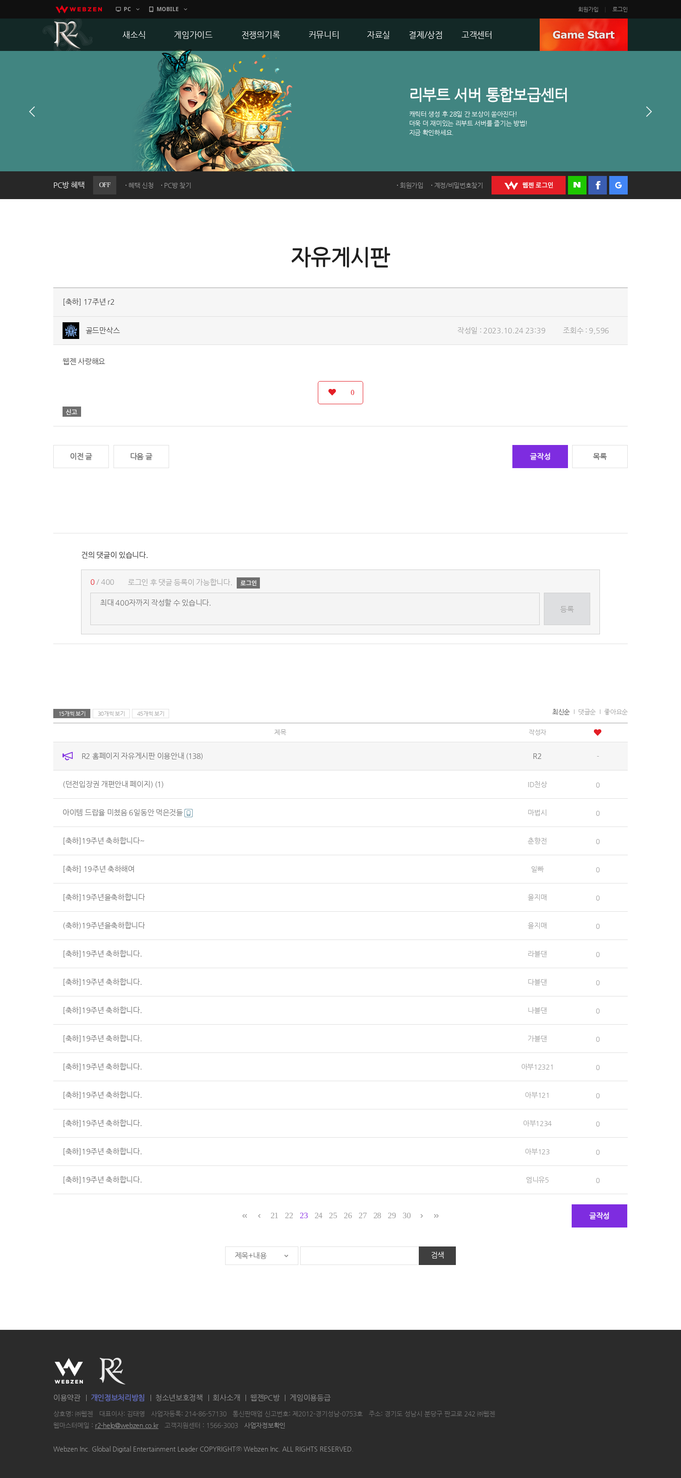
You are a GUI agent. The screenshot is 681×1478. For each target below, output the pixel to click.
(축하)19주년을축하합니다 (104, 925)
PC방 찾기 (177, 185)
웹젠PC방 (265, 1397)
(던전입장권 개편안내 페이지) (113, 784)
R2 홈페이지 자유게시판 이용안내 (142, 756)
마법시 (537, 812)
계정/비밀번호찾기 (458, 185)
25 (333, 1215)
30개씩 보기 (111, 713)
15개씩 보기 (72, 713)
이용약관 (67, 1397)
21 (274, 1215)
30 (406, 1215)
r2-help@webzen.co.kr (126, 1425)
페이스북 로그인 (597, 185)
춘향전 (537, 841)
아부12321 (537, 1067)
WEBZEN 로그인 (529, 185)
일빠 (537, 869)
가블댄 (537, 1038)
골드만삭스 (103, 330)
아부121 (537, 1095)
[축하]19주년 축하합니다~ (104, 840)
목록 (599, 456)
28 (377, 1215)
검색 (437, 1255)
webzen (79, 9)
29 (392, 1215)
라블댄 (537, 954)
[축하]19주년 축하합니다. (102, 953)
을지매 (537, 897)
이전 (32, 111)
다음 (649, 111)
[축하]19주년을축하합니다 (104, 897)
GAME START (584, 35)
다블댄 (537, 982)
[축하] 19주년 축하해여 (99, 868)
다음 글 (141, 456)
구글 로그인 (618, 185)
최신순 (561, 711)
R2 (68, 35)
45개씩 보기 (150, 713)
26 (348, 1215)
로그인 (620, 9)
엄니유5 (537, 1180)
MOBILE (168, 9)
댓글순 (587, 711)
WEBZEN (68, 1371)
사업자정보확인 (264, 1425)
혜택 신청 (141, 185)
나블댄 (537, 1010)
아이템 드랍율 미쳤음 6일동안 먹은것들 (123, 812)
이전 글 (81, 456)
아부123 (537, 1151)
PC (127, 9)
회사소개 (226, 1397)
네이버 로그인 (577, 185)
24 (318, 1215)
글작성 (540, 456)
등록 (567, 609)
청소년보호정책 (179, 1397)
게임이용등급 (310, 1397)
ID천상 (537, 784)
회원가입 (588, 9)
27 (362, 1215)
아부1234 (537, 1123)
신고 (72, 412)
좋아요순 (616, 711)
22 (289, 1215)
